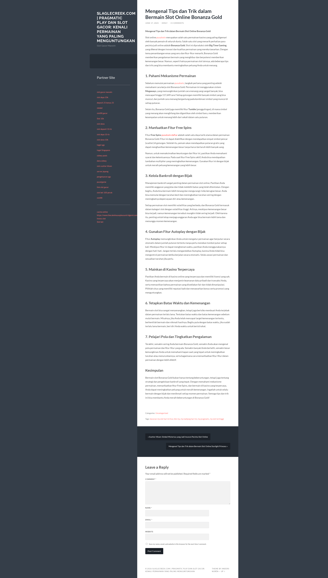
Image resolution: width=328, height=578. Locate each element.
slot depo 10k (102, 97)
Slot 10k (100, 118)
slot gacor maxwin (104, 92)
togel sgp (101, 145)
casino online (102, 212)
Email (148, 520)
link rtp (177, 419)
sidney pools (102, 155)
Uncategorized (162, 413)
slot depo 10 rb (103, 134)
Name (148, 508)
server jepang (102, 171)
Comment (150, 479)
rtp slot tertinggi (217, 419)
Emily (165, 23)
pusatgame (101, 182)
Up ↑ (223, 571)
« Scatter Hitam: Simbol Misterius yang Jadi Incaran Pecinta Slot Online (178, 437)
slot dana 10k (102, 140)
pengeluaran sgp (104, 177)
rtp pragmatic (203, 419)
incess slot (101, 218)
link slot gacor (103, 187)
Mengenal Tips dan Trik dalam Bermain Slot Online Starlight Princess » (198, 446)
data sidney (102, 161)
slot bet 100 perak (104, 192)
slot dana (101, 124)
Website (149, 532)
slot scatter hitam (104, 166)
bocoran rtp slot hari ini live (161, 419)
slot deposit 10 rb (104, 129)
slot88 (99, 198)
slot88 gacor (102, 113)
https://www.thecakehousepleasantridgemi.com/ (117, 215)
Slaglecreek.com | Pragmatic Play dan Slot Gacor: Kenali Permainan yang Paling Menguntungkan (116, 27)
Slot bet (100, 222)
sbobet (100, 108)
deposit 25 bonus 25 (105, 103)
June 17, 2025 (152, 23)
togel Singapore (103, 150)
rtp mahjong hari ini (189, 419)
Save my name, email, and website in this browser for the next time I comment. (177, 544)
